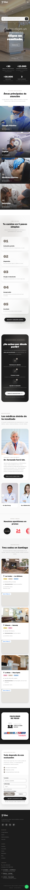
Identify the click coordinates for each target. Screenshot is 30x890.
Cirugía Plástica (4, 832)
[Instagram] (6, 824)
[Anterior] (3, 495)
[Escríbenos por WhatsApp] (27, 887)
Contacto (3, 858)
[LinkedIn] (10, 824)
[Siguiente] (27, 495)
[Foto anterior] (4, 566)
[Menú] (28, 2)
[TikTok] (13, 824)
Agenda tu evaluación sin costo (15, 798)
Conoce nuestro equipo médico (13, 476)
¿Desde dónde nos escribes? (10, 791)
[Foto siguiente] (26, 566)
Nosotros (3, 846)
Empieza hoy (15, 44)
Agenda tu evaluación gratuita (15, 319)
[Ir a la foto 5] (17, 572)
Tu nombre (6, 778)
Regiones (21, 793)
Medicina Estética (5, 837)
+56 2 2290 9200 (6, 865)
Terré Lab (11, 887)
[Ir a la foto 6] (18, 572)
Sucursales (3, 848)
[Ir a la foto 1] (12, 572)
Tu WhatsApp (7, 783)
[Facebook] (2, 824)
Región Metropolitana (9, 794)
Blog (2, 855)
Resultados (3, 853)
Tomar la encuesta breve (14, 393)
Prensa (2, 851)
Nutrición (3, 839)
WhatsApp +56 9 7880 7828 (7, 867)
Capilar (2, 834)
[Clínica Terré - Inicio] (4, 2)
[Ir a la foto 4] (13, 621)
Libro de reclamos (17, 887)
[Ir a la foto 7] (16, 621)
